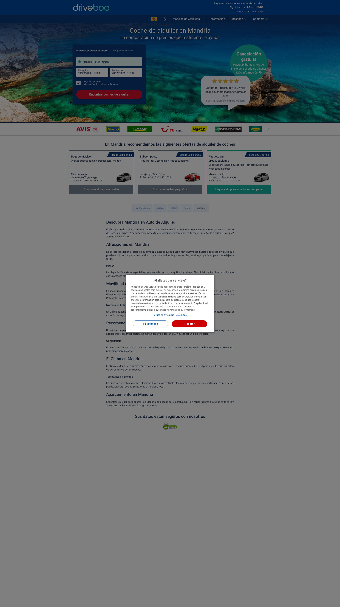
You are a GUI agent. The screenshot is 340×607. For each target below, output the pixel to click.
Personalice (150, 323)
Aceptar (190, 323)
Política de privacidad (163, 315)
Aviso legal (181, 315)
